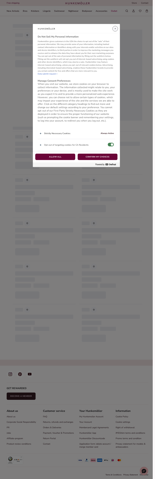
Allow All (55, 156)
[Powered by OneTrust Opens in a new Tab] (106, 165)
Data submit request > (48, 74)
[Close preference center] (115, 28)
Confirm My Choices (97, 156)
